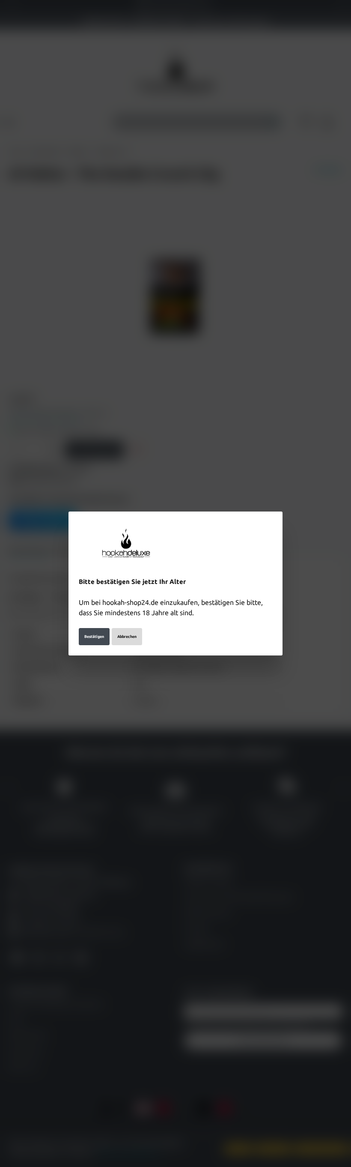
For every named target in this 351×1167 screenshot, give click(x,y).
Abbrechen (127, 636)
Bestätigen (94, 636)
